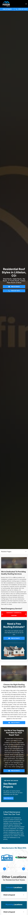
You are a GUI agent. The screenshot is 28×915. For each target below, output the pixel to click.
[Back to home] (6, 4)
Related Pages (6, 551)
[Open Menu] (26, 4)
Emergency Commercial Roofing (14, 614)
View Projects (8, 798)
